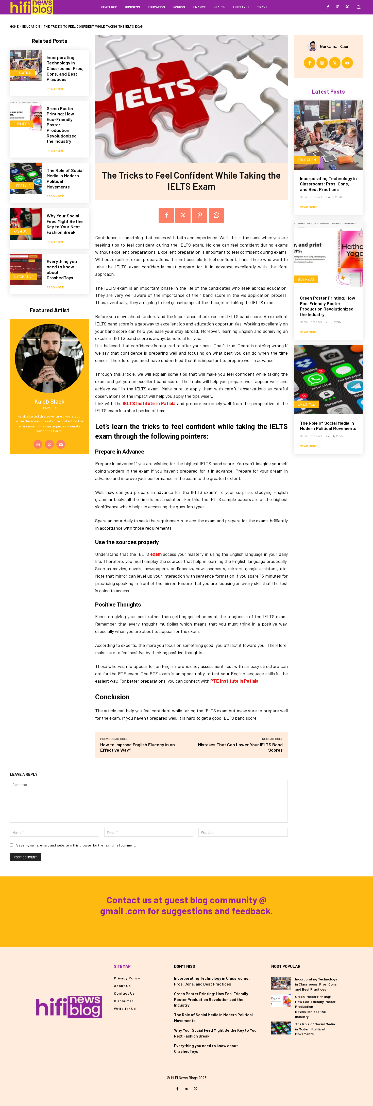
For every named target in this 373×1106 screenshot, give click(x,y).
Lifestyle (21, 185)
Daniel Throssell (311, 197)
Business (21, 124)
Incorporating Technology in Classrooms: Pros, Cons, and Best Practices (65, 68)
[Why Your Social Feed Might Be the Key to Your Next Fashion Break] (26, 224)
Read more (55, 88)
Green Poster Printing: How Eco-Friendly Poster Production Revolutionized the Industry (327, 306)
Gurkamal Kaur (334, 46)
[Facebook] (328, 7)
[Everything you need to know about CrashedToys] (26, 269)
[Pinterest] (199, 215)
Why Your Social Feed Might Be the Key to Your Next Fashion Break (65, 224)
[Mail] (186, 1089)
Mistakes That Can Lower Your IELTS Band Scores (240, 747)
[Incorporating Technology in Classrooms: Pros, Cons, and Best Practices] (26, 65)
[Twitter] (347, 7)
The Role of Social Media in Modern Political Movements (328, 425)
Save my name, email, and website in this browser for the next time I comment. (76, 845)
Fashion (20, 231)
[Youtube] (60, 444)
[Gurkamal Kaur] (313, 46)
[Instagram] (337, 7)
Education (31, 26)
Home (14, 26)
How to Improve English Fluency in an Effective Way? (137, 747)
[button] (358, 7)
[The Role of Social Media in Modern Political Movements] (26, 178)
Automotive (23, 276)
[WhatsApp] (216, 215)
